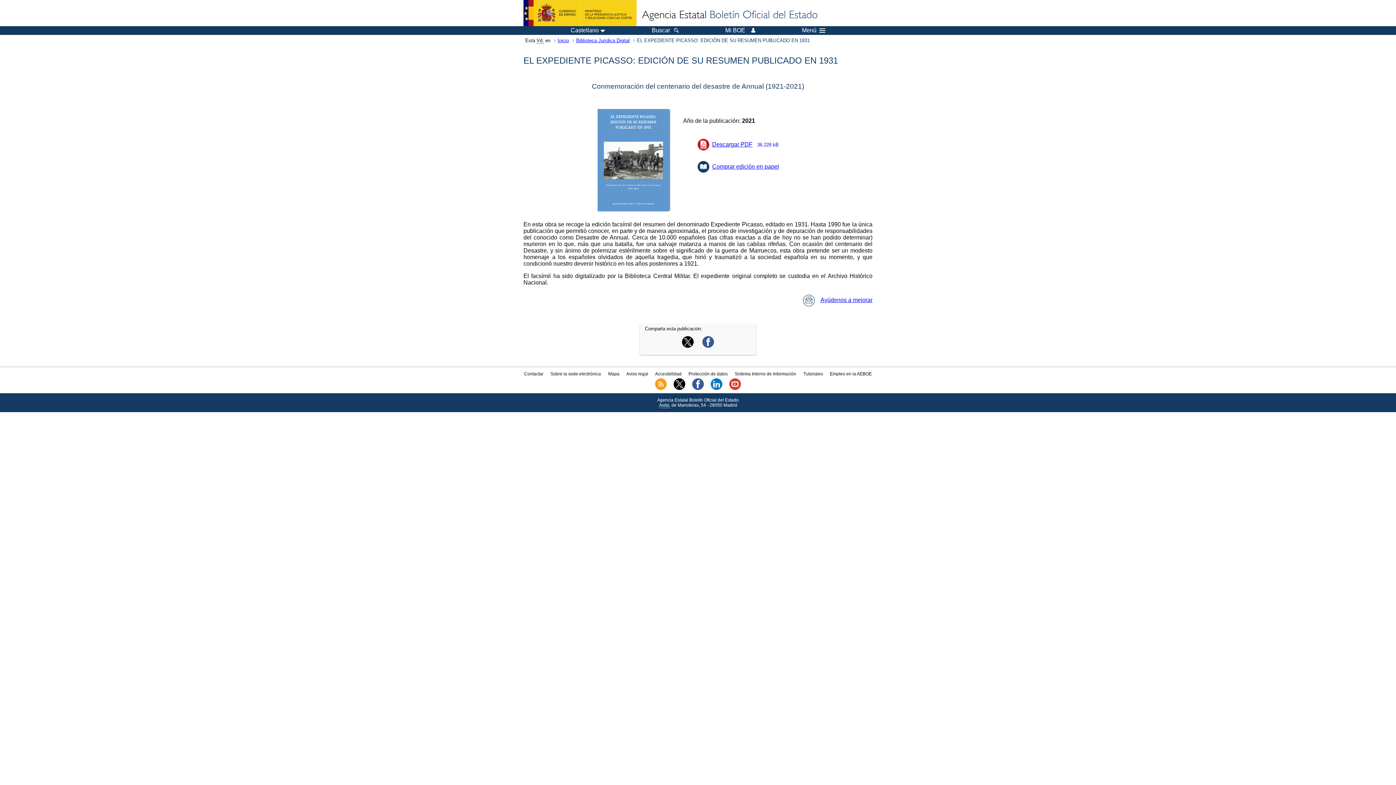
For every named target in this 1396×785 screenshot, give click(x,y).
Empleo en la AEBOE (851, 374)
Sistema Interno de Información (765, 374)
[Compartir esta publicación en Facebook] (708, 346)
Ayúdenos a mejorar (846, 300)
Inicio (563, 40)
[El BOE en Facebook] (698, 388)
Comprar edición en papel (745, 167)
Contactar (533, 374)
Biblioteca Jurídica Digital (603, 40)
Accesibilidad (668, 374)
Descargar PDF (745, 144)
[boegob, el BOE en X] (679, 388)
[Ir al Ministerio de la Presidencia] (580, 13)
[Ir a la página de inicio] (729, 15)
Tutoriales (813, 374)
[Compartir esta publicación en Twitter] (688, 346)
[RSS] (661, 388)
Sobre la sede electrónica (575, 374)
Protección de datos (708, 374)
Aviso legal (637, 374)
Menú (809, 30)
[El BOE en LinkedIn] (716, 388)
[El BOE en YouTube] (735, 388)
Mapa (613, 374)
